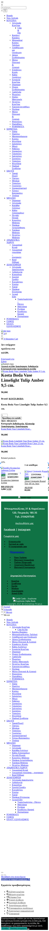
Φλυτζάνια (16, 141)
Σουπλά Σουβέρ (15, 278)
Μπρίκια (15, 181)
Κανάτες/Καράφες (16, 36)
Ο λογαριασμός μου (18, 546)
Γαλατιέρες (17, 153)
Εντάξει (5, 928)
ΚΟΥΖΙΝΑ (11, 20)
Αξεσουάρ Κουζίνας (16, 24)
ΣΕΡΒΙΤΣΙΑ (12, 129)
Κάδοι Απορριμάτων (18, 211)
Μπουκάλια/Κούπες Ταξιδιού (17, 42)
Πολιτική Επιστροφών (24, 567)
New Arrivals (12, 18)
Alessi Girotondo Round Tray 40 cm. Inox (35, 482)
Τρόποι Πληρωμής (23, 562)
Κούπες (15, 139)
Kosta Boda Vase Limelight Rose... (16, 429)
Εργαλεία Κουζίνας (16, 80)
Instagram (24, 529)
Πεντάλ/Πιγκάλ (15, 216)
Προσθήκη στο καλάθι (11, 418)
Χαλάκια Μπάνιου (16, 231)
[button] (15, 879)
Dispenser (16, 84)
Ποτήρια (15, 109)
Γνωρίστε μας (11, 536)
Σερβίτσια (16, 583)
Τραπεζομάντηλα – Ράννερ (29, 802)
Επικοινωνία (15, 541)
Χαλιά (14, 287)
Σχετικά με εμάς (16, 544)
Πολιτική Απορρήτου (24, 560)
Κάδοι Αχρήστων (16, 76)
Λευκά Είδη (15, 295)
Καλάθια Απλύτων (16, 206)
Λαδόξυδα (16, 92)
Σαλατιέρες (17, 144)
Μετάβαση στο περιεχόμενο (13, 877)
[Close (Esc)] (2, 872)
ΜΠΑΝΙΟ (11, 198)
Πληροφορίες (17, 552)
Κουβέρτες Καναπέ (22, 312)
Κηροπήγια (17, 274)
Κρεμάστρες (17, 282)
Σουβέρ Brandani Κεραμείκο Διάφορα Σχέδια (10, 480)
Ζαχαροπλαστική (19, 188)
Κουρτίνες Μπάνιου (16, 221)
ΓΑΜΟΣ (10, 321)
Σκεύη (14, 586)
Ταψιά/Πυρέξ (15, 174)
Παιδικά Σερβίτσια (16, 167)
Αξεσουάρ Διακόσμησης (18, 268)
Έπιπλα (15, 284)
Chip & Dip (22, 629)
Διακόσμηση (21, 366)
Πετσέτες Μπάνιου (16, 236)
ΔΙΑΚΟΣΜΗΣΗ (14, 264)
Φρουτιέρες (17, 121)
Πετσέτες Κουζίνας (16, 103)
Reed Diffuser (15, 261)
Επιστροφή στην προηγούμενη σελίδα (18, 369)
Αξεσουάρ (16, 203)
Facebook (9, 529)
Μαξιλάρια (22, 306)
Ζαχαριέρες (17, 151)
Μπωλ (15, 146)
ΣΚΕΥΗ (10, 171)
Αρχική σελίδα (8, 366)
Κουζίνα (15, 581)
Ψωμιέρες (16, 94)
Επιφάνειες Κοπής (17, 71)
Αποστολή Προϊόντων (24, 565)
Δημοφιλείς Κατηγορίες (23, 575)
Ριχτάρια (21, 309)
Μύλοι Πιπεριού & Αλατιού (24, 642)
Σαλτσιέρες (17, 156)
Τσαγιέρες (16, 161)
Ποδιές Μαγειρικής (17, 98)
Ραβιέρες (16, 149)
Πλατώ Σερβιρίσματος (18, 88)
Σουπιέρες (16, 158)
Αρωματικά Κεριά (17, 246)
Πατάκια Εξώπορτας (17, 290)
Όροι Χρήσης (20, 557)
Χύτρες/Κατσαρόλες (17, 191)
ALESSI (28, 487)
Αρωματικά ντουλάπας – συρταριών (27, 772)
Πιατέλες (16, 134)
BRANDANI (7, 487)
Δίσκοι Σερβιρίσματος (18, 56)
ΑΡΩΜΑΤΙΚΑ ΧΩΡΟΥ (13, 241)
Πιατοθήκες (17, 124)
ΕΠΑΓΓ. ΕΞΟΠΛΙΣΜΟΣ (14, 325)
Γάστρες (15, 178)
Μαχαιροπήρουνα (19, 136)
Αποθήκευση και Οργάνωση (24, 637)
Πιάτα (14, 131)
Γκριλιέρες (16, 186)
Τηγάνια (15, 195)
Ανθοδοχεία (17, 272)
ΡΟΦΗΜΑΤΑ (18, 126)
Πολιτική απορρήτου (18, 928)
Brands (10, 15)
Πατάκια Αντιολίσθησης (18, 226)
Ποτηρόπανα (22, 316)
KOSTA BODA (16, 398)
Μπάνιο (15, 588)
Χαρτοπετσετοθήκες (21, 107)
